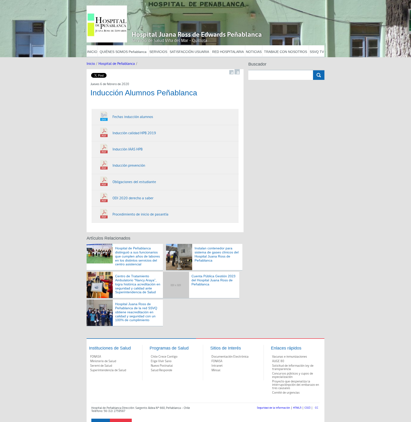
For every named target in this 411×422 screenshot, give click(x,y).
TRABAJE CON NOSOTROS (285, 52)
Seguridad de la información (273, 408)
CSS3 (307, 408)
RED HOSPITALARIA (228, 52)
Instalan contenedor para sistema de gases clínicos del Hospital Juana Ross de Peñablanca (217, 254)
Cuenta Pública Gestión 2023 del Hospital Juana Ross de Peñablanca (213, 280)
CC (316, 408)
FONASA (95, 356)
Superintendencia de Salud (108, 370)
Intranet (217, 365)
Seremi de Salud (101, 365)
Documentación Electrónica (230, 356)
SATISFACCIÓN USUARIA (189, 52)
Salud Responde (161, 370)
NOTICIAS (254, 52)
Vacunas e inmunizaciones (289, 356)
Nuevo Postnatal (162, 365)
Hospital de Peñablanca (116, 64)
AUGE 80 (278, 361)
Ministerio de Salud (103, 361)
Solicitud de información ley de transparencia (292, 367)
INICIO (92, 52)
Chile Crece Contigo (164, 356)
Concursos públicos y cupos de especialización (292, 375)
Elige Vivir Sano (161, 361)
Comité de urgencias (286, 392)
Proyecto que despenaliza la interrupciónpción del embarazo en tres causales (295, 385)
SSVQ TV (317, 52)
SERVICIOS (158, 52)
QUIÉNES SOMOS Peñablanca (123, 52)
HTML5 (297, 408)
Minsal (215, 370)
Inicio (91, 64)
